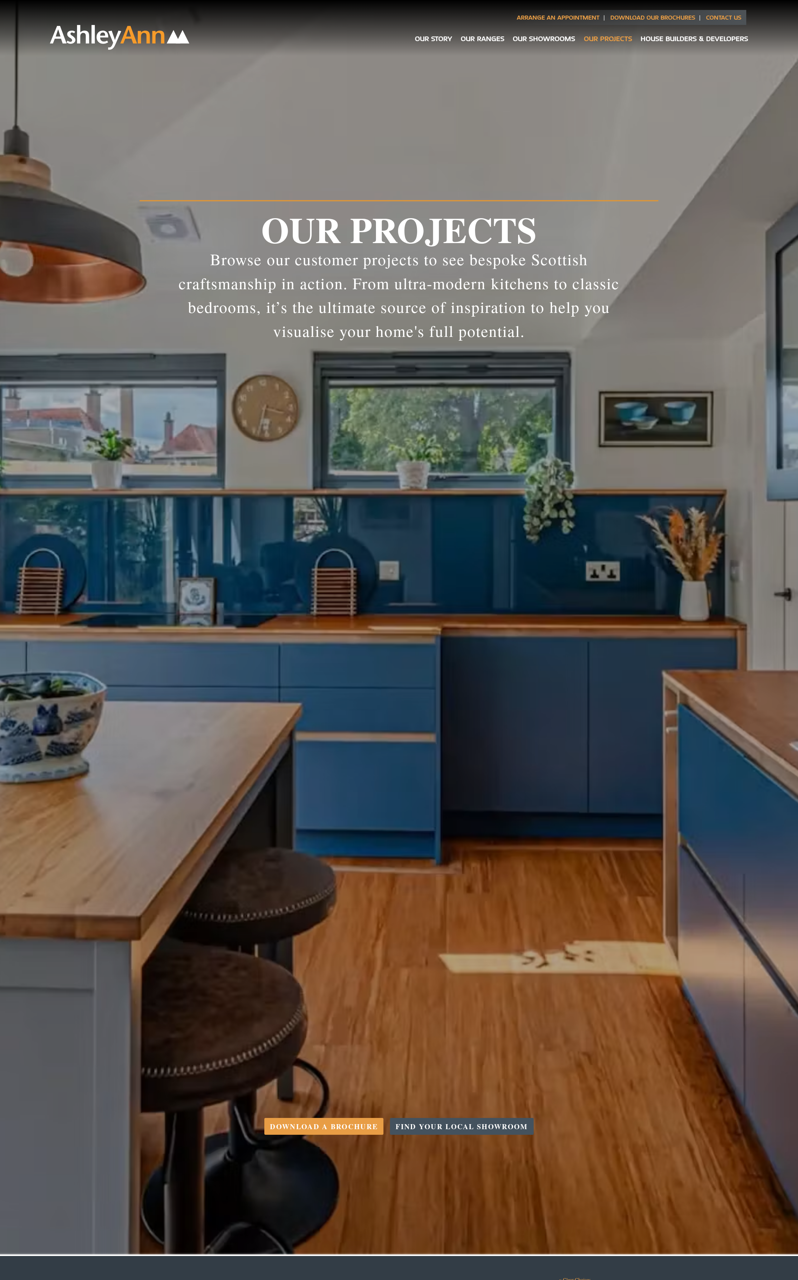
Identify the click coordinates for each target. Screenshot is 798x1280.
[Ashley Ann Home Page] (120, 48)
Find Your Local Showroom (462, 1126)
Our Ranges (482, 38)
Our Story (433, 38)
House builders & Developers (694, 38)
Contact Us (723, 17)
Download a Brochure (324, 1126)
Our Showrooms (544, 38)
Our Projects (608, 38)
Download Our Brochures (652, 17)
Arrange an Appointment (558, 17)
